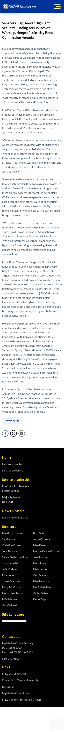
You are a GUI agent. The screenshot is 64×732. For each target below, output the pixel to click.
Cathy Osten (40, 593)
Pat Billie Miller (42, 587)
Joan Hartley (40, 557)
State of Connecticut (14, 673)
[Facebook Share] (5, 433)
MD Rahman (9, 599)
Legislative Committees (16, 693)
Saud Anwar (9, 539)
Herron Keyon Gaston (46, 551)
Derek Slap (39, 599)
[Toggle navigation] (57, 6)
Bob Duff (38, 533)
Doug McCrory (11, 587)
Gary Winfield (10, 605)
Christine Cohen (11, 545)
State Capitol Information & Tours (21, 699)
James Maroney (11, 581)
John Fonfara (9, 551)
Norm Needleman (12, 593)
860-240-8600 (10, 658)
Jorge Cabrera (41, 539)
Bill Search (8, 686)
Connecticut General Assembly (20, 680)
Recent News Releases (15, 517)
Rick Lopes (8, 575)
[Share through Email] (21, 433)
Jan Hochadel (10, 563)
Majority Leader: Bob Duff (12, 499)
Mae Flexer (39, 545)
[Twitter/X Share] (13, 433)
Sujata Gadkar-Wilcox (15, 557)
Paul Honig (39, 563)
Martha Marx (41, 581)
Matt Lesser (40, 569)
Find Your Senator (12, 463)
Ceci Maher (40, 575)
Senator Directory (12, 470)
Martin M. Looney (12, 533)
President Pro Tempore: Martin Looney (16, 488)
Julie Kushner (9, 569)
